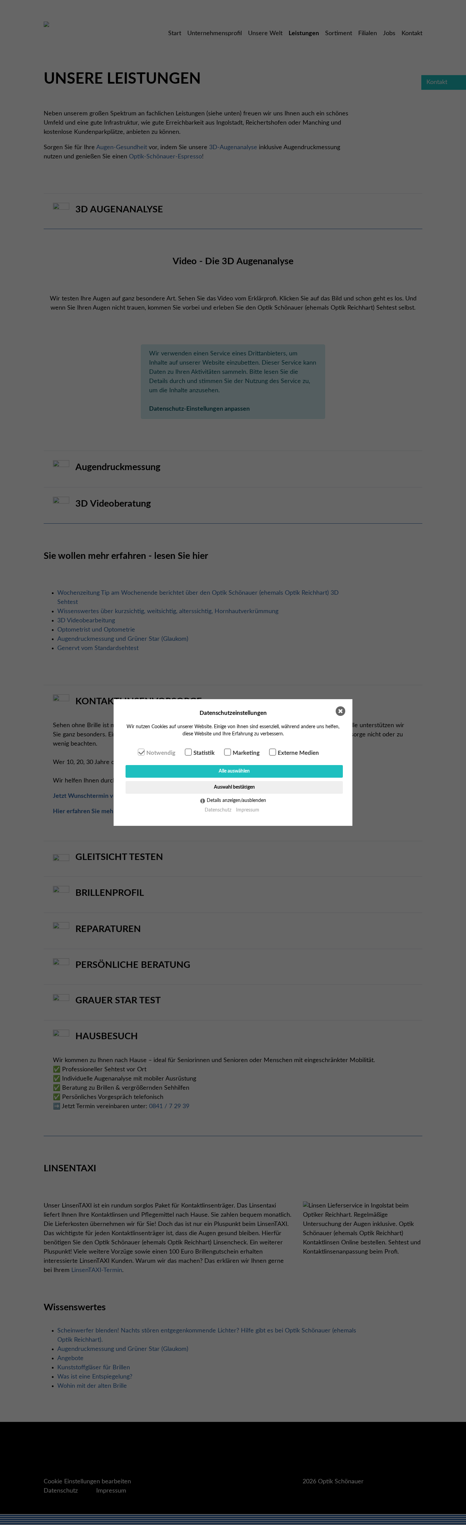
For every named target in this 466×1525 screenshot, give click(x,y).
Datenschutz (218, 810)
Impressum (247, 810)
